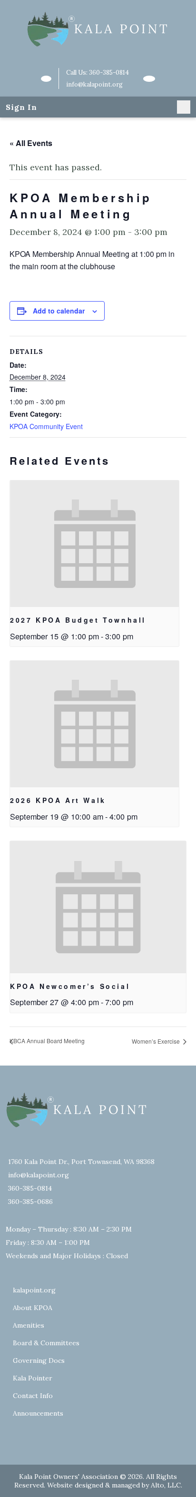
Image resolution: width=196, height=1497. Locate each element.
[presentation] (94, 543)
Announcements (38, 1413)
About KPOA (32, 1307)
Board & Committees (46, 1343)
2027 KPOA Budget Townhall (78, 620)
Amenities (28, 1325)
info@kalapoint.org (94, 84)
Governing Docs (39, 1360)
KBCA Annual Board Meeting (47, 1041)
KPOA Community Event (46, 426)
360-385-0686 (30, 1201)
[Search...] (46, 79)
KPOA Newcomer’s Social (70, 986)
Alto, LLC (166, 1485)
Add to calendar (59, 310)
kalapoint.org (34, 1290)
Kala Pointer (32, 1378)
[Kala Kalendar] (149, 79)
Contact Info (33, 1395)
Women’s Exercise (156, 1041)
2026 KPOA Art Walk (58, 800)
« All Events (31, 142)
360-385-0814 (109, 72)
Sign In (21, 107)
